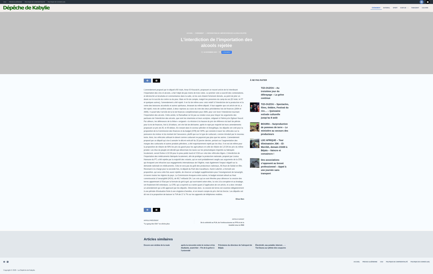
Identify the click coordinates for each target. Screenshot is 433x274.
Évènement (376, 8)
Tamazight (415, 8)
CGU (4, 2)
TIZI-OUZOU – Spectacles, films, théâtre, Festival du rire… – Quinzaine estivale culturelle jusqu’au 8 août (275, 111)
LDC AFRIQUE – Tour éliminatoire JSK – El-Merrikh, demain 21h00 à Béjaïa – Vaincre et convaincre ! (274, 147)
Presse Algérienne (15, 2)
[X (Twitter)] (428, 2)
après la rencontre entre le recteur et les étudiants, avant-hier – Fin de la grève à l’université (198, 248)
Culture (425, 8)
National (386, 8)
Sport (395, 8)
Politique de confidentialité (35, 2)
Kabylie (403, 8)
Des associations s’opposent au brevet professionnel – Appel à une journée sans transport (273, 167)
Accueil (357, 262)
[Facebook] (422, 2)
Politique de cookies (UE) (56, 2)
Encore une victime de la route (157, 245)
